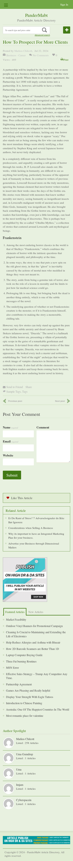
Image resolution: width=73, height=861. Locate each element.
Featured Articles (14, 612)
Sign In (64, 4)
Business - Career (16, 55)
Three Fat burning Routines (21, 661)
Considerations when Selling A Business (30, 528)
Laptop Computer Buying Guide (24, 655)
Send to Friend (14, 387)
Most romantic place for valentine (24, 715)
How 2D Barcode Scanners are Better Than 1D (32, 649)
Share (29, 387)
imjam (19, 784)
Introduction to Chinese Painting (24, 703)
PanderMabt (36, 15)
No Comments (41, 55)
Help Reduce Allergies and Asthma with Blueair (33, 642)
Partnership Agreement (19, 684)
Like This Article (21, 498)
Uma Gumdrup (24, 754)
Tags (24, 391)
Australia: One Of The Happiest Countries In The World (37, 709)
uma (18, 769)
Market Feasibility (16, 619)
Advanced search (42, 35)
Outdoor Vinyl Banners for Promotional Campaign (34, 626)
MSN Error (12, 667)
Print (65, 59)
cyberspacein (23, 800)
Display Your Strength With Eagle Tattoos (29, 697)
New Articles (35, 612)
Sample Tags (13, 391)
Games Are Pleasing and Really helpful (28, 690)
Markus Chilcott (23, 51)
